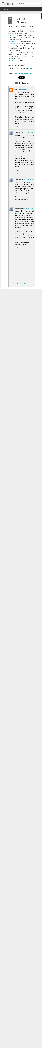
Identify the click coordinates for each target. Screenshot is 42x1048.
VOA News (12, 61)
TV (33, 74)
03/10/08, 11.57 (28, 208)
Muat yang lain (21, 284)
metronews (12, 41)
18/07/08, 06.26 (28, 179)
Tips (30, 74)
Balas (16, 126)
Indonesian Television (22, 20)
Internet (20, 74)
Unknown (18, 89)
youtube (11, 52)
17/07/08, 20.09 (28, 132)
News (26, 74)
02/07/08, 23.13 (26, 89)
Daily (15, 74)
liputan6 (11, 35)
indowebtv (11, 44)
